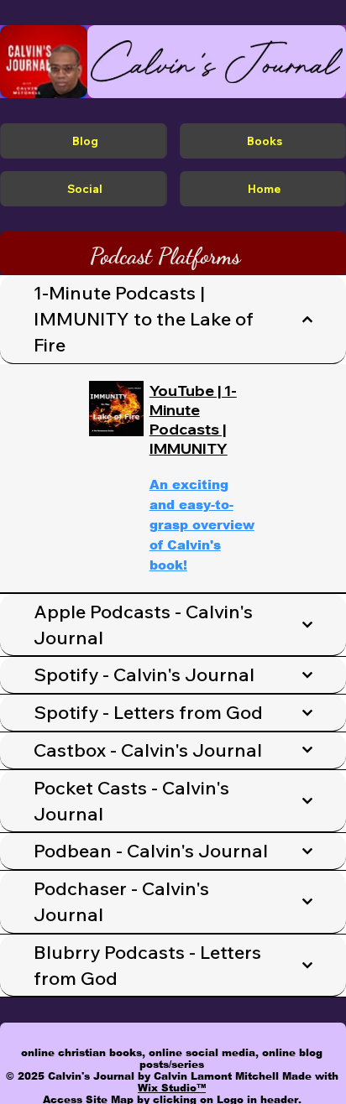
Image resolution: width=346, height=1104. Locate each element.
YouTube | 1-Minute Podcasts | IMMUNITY (193, 419)
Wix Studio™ (172, 1088)
